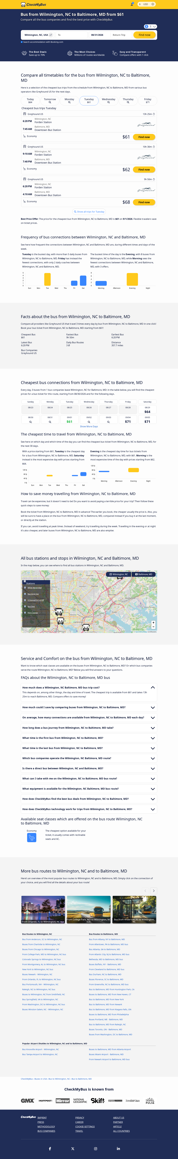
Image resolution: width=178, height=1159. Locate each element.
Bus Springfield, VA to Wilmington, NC (40, 999)
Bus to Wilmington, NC (59, 1078)
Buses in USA (40, 1078)
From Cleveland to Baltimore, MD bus (106, 969)
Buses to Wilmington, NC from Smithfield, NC (43, 994)
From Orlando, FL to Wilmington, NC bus (41, 979)
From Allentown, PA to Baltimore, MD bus (108, 944)
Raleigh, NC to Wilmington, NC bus (38, 989)
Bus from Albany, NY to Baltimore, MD (107, 939)
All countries (121, 1131)
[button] (86, 627)
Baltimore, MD (145, 574)
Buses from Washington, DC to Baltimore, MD (110, 1034)
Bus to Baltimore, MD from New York (106, 999)
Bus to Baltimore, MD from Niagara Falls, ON (110, 1009)
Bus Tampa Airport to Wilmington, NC (40, 1054)
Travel (79, 1131)
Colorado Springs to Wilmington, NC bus (41, 959)
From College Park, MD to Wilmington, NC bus (44, 954)
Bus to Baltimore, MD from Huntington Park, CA (111, 989)
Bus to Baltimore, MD (82, 1078)
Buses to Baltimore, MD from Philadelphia (109, 1014)
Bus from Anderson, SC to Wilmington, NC (42, 939)
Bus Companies (46, 1131)
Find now (144, 137)
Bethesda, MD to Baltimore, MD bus (106, 959)
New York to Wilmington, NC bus (37, 969)
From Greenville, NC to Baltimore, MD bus (108, 984)
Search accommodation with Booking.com (43, 42)
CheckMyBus (27, 1078)
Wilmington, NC (120, 574)
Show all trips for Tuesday (90, 211)
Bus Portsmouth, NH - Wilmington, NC (40, 984)
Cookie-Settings (85, 1126)
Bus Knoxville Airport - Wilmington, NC (40, 1049)
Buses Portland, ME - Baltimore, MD (106, 1019)
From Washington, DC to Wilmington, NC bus (43, 1004)
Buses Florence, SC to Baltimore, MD (106, 979)
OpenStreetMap (141, 631)
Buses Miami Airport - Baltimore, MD (106, 1054)
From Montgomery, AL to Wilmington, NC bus (43, 964)
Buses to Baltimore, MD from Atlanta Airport (110, 1049)
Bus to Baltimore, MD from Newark (105, 1004)
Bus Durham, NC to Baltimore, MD (105, 974)
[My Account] (131, 4)
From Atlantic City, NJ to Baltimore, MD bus (109, 954)
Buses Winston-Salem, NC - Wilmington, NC (42, 1009)
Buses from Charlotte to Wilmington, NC (41, 944)
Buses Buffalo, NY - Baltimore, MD (105, 964)
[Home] (33, 4)
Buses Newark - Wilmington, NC (37, 974)
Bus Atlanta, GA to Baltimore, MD (104, 949)
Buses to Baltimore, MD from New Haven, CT (110, 994)
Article (117, 1126)
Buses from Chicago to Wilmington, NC (40, 949)
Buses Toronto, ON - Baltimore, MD (105, 1029)
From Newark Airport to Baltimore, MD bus (109, 1059)
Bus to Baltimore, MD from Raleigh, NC (107, 1024)
